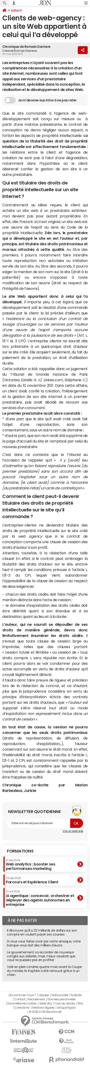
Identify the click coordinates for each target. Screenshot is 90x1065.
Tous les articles (64, 1003)
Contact (19, 999)
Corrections (22, 1007)
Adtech (16, 10)
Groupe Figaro (66, 1007)
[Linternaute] (23, 1041)
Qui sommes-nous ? (22, 995)
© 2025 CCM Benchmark (45, 1011)
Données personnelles (62, 999)
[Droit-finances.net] (66, 1041)
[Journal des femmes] (23, 1032)
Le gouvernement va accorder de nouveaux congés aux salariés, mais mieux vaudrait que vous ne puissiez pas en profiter (41, 956)
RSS (80, 1003)
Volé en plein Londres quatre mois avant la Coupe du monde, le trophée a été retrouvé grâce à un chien (44, 970)
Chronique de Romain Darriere (26, 46)
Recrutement (36, 999)
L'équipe (44, 995)
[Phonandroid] (66, 1059)
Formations (20, 851)
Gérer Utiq (45, 1003)
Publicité (76, 995)
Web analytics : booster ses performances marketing (30, 864)
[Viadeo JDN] (66, 1050)
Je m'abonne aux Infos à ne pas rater (47, 100)
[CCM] (66, 1032)
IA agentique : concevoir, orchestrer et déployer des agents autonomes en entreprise (40, 898)
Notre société (60, 995)
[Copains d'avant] (23, 1050)
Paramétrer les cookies (21, 1003)
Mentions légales (43, 1007)
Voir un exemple (73, 831)
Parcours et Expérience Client (32, 880)
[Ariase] (23, 1059)
